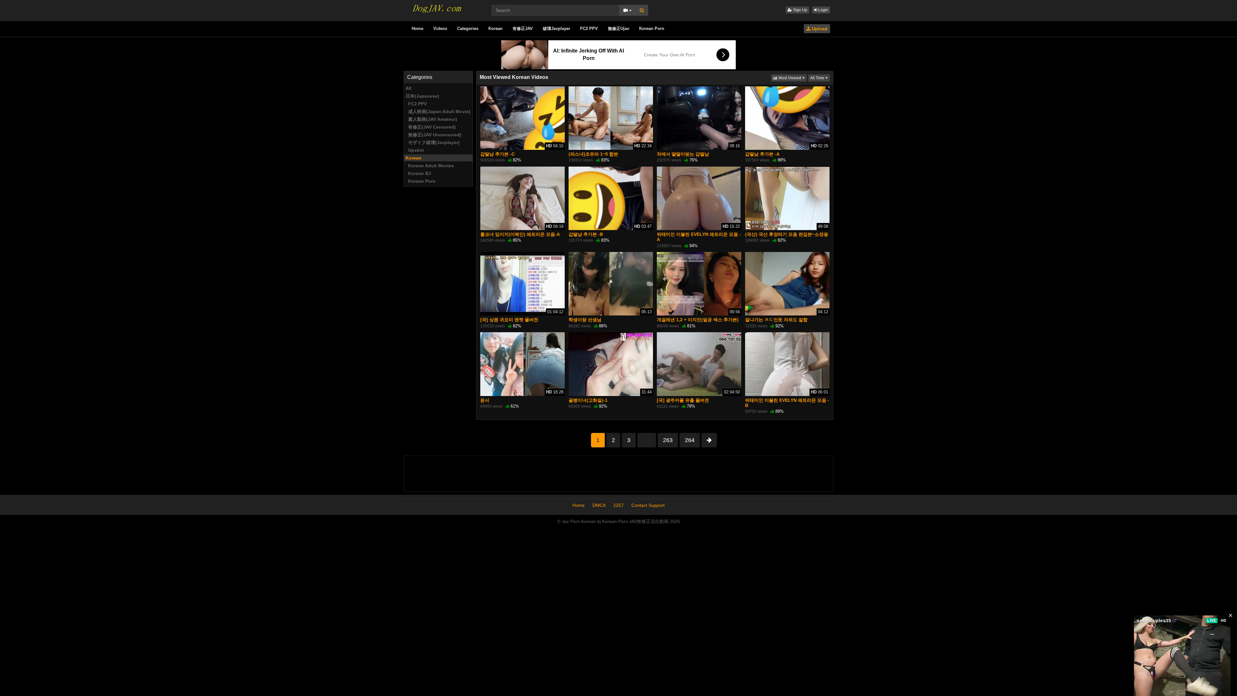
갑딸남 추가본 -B (586, 234)
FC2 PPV (589, 28)
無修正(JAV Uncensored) (433, 134)
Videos (440, 28)
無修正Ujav (618, 28)
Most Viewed (792, 77)
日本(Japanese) (422, 96)
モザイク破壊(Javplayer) (433, 142)
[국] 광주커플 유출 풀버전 (683, 400)
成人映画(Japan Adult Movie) (438, 111)
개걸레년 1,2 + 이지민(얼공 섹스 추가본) (698, 319)
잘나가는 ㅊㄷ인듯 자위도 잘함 (776, 319)
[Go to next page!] (709, 440)
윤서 (484, 400)
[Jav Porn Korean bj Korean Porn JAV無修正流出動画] (436, 6)
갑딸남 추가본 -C (497, 154)
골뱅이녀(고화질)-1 (588, 400)
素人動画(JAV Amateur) (431, 119)
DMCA (599, 505)
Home (417, 28)
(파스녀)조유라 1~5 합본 (593, 154)
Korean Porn (651, 28)
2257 (618, 505)
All (408, 88)
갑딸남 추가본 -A (762, 154)
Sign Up (799, 10)
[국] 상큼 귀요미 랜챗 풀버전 (509, 319)
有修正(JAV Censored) (431, 127)
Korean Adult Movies (430, 165)
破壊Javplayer (556, 28)
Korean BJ (418, 173)
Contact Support (648, 505)
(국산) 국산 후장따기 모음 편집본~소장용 (786, 234)
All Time (820, 77)
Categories (467, 28)
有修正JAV (523, 28)
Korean (495, 28)
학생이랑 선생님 (585, 319)
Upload (819, 28)
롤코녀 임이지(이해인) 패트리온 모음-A (520, 234)
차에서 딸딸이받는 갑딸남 (683, 154)
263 (668, 440)
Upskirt (415, 150)
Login (822, 10)
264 (690, 440)
